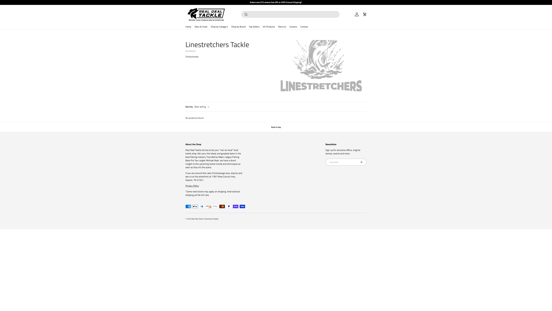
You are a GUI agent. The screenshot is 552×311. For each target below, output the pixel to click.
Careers (293, 26)
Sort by (189, 106)
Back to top (276, 127)
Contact (304, 26)
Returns (282, 26)
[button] (365, 14)
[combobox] (290, 14)
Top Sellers (254, 26)
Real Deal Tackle (197, 218)
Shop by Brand (238, 26)
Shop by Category (219, 26)
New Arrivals (201, 26)
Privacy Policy (192, 185)
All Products (269, 26)
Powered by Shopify (211, 218)
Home (188, 26)
